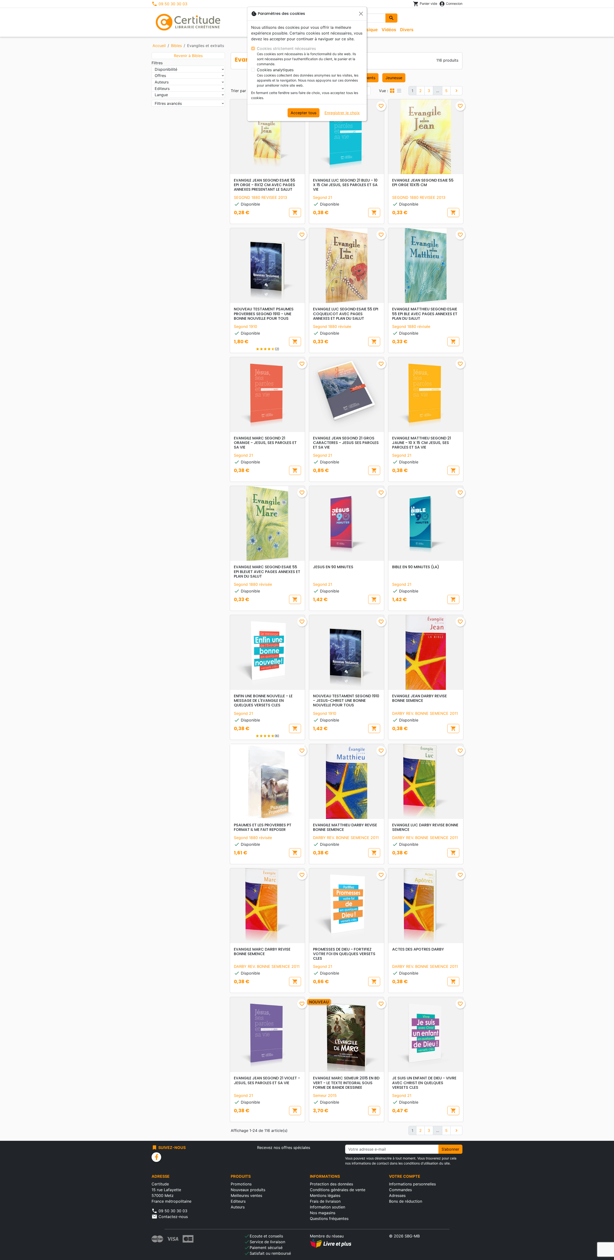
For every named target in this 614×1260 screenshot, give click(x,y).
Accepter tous (303, 112)
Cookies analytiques (275, 69)
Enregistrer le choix (342, 112)
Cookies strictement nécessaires (286, 48)
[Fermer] (361, 14)
